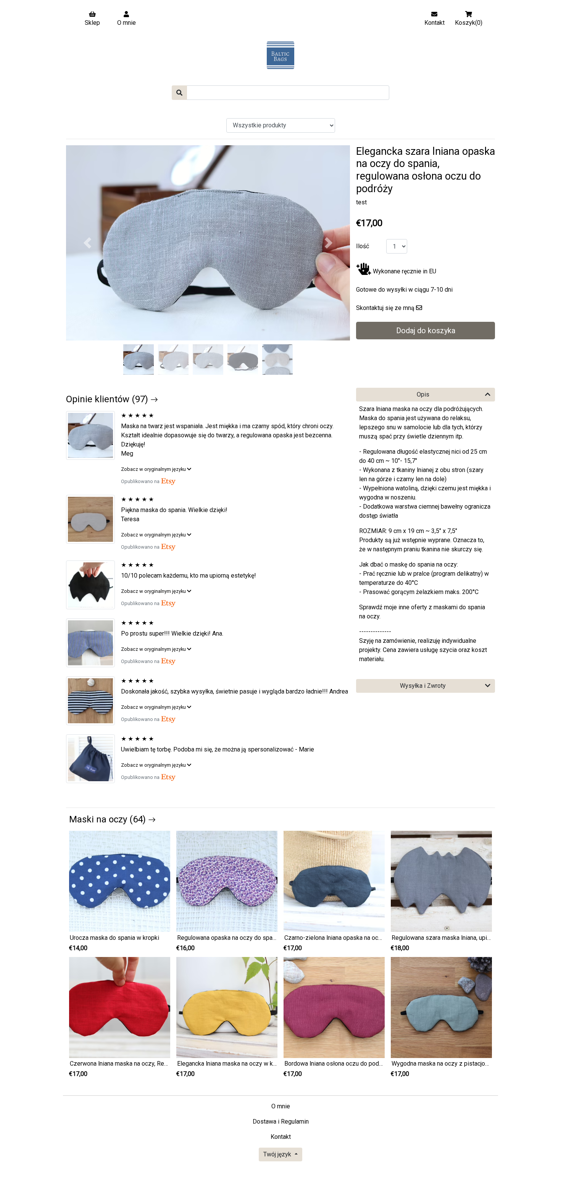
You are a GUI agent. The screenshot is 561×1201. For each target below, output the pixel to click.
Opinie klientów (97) (108, 399)
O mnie (280, 1106)
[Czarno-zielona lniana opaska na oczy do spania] (334, 881)
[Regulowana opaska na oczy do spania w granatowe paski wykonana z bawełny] (93, 642)
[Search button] (179, 92)
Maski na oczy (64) (108, 819)
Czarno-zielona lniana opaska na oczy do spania (348, 937)
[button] (87, 242)
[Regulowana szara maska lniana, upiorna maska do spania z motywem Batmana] (441, 881)
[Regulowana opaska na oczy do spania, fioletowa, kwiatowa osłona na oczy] (226, 881)
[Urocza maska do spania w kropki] (119, 881)
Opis (423, 394)
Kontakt (281, 1136)
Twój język (278, 1154)
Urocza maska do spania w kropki (114, 937)
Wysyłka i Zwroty (423, 685)
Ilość (362, 246)
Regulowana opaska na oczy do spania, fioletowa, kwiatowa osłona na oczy (277, 937)
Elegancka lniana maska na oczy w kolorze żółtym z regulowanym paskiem (276, 1063)
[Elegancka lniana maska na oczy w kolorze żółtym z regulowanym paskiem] (226, 1007)
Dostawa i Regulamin (281, 1121)
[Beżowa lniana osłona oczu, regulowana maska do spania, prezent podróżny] (93, 519)
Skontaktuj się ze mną (385, 307)
